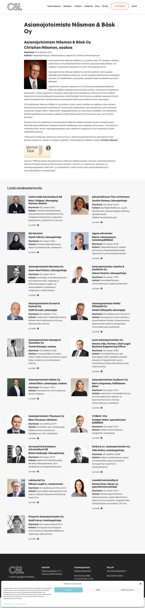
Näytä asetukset (127, 590)
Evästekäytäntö (8, 604)
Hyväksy (68, 590)
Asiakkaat (88, 6)
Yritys (97, 6)
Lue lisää (32, 225)
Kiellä (98, 590)
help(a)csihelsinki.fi (82, 571)
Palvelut (78, 6)
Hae (106, 6)
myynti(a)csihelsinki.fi (116, 571)
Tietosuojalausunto (20, 604)
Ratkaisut (67, 6)
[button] (140, 584)
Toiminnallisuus (53, 6)
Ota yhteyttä (120, 6)
